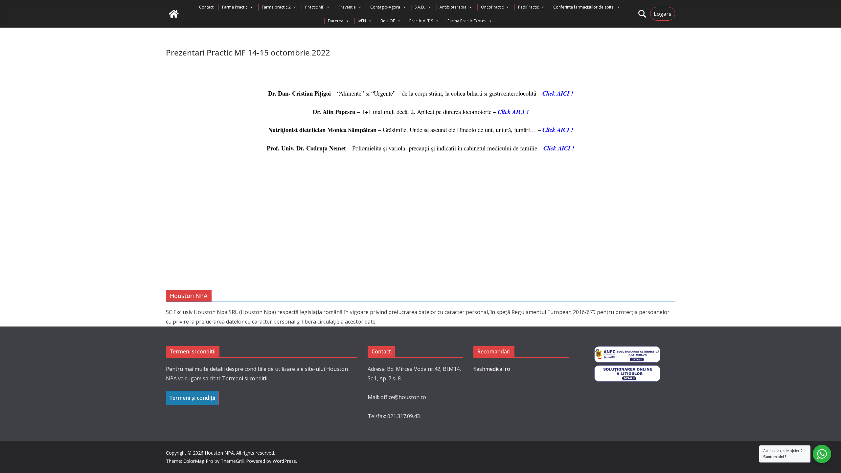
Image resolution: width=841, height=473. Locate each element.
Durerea (335, 21)
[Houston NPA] (174, 14)
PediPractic (528, 7)
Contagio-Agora (385, 7)
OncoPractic (492, 7)
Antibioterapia (453, 7)
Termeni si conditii (244, 378)
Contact (206, 7)
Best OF (387, 21)
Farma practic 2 (276, 7)
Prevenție (347, 7)
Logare (662, 13)
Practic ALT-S (421, 21)
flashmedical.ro (491, 368)
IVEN (362, 21)
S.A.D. (420, 7)
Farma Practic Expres (466, 21)
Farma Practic (234, 7)
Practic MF (314, 7)
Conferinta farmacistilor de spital (584, 7)
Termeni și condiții (192, 397)
